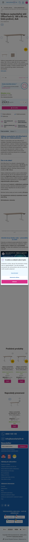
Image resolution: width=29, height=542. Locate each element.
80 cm (16, 338)
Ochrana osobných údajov (8, 495)
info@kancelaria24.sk (14, 439)
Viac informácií (14, 273)
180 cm (16, 335)
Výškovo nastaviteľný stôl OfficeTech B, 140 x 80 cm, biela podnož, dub (21, 368)
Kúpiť (14, 426)
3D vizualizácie (5, 473)
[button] (8, 377)
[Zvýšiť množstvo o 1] (26, 102)
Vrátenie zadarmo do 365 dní (8, 466)
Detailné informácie (14, 71)
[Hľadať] (19, 2)
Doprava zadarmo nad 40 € (9, 126)
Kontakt (3, 486)
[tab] (5, 131)
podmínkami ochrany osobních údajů (9, 450)
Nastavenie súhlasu (14, 277)
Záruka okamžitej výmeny (8, 477)
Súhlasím (14, 281)
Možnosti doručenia (7, 97)
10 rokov (16, 299)
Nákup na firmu (5, 475)
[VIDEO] (14, 404)
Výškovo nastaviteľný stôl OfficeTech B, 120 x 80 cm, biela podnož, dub (8, 368)
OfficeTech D (17, 295)
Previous (1, 37)
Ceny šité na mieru (6, 479)
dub (15, 285)
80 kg (15, 291)
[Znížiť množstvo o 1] (21, 102)
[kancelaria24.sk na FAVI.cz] (3, 457)
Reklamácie (4, 488)
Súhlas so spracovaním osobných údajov (12, 497)
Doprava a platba (5, 464)
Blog (2, 490)
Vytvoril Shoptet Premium (11, 539)
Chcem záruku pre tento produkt (10, 87)
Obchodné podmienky (7, 492)
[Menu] (3, 2)
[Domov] (2, 7)
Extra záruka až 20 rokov (8, 121)
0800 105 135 (11, 434)
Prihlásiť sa (23, 446)
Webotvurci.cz (22, 539)
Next (27, 37)
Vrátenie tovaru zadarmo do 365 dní (22, 126)
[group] (7, 368)
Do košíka (15, 108)
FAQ (2, 499)
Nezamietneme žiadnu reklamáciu (22, 121)
